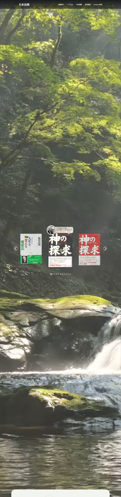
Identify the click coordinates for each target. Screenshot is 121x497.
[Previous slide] (16, 248)
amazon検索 (98, 4)
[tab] (56, 274)
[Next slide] (105, 248)
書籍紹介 (61, 4)
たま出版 (24, 4)
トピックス (70, 4)
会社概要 (79, 4)
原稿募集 (88, 4)
